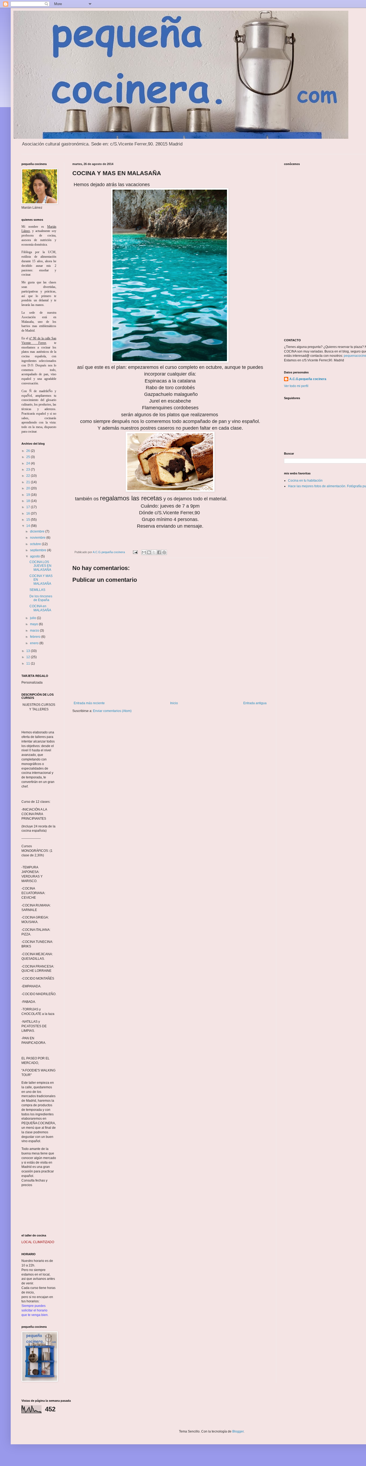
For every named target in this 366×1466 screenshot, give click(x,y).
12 (28, 657)
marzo (35, 630)
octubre (36, 544)
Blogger (238, 1431)
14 (28, 526)
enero (34, 643)
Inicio (174, 703)
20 (28, 488)
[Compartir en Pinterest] (164, 552)
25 (28, 457)
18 (28, 501)
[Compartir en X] (154, 552)
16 (28, 513)
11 (28, 663)
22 (28, 476)
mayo (34, 624)
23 (28, 469)
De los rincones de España (40, 598)
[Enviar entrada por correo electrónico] (135, 552)
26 (28, 451)
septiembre (38, 550)
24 (28, 463)
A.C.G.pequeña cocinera (307, 379)
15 (28, 520)
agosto (35, 556)
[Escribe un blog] (149, 552)
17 (28, 507)
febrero (35, 637)
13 (28, 651)
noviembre (38, 537)
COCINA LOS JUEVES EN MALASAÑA (40, 566)
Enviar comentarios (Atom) (112, 711)
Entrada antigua (255, 703)
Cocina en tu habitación (305, 480)
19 (28, 495)
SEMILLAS (37, 590)
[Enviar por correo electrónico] (144, 552)
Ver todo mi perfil (296, 386)
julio (33, 618)
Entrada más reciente (89, 703)
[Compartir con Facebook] (159, 552)
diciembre (37, 531)
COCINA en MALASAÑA (40, 608)
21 (28, 482)
